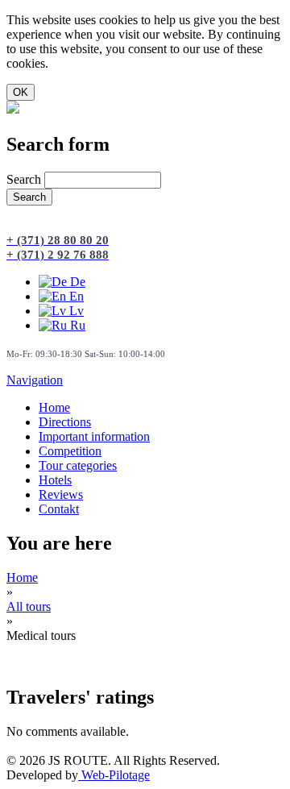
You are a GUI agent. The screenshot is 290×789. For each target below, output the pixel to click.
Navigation (34, 380)
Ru (76, 325)
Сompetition (70, 451)
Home (54, 407)
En (75, 296)
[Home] (12, 109)
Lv (75, 311)
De (76, 282)
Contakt (59, 509)
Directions (65, 422)
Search (25, 179)
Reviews (61, 494)
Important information (94, 436)
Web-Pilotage (114, 775)
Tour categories (78, 465)
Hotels (55, 480)
